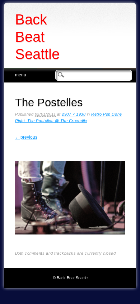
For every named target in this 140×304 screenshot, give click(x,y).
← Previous (26, 137)
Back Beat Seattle (37, 37)
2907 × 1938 (73, 114)
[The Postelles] (70, 240)
